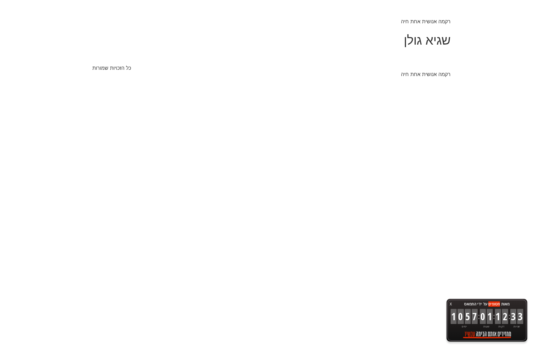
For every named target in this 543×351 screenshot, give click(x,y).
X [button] (451, 304)
